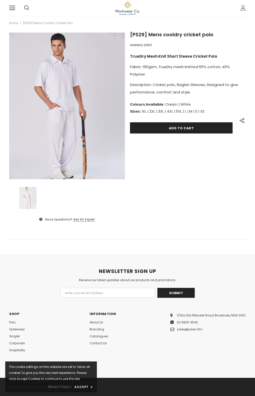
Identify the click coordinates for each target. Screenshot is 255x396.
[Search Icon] (26, 7)
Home (13, 23)
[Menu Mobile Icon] (12, 8)
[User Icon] (243, 7)
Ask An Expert (84, 219)
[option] (67, 106)
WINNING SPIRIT (141, 45)
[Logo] (127, 7)
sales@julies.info (189, 329)
